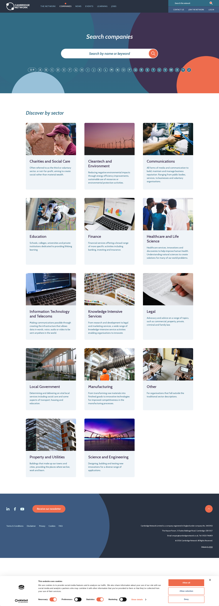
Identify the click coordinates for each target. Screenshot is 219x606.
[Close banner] (210, 580)
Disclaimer (31, 526)
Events (89, 6)
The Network (48, 6)
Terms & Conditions (14, 526)
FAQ (61, 526)
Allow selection (186, 591)
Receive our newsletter (49, 508)
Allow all (186, 583)
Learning (102, 6)
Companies (65, 6)
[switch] (77, 599)
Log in (211, 9)
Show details (137, 599)
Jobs (113, 6)
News (78, 6)
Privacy (42, 526)
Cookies (52, 526)
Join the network (196, 9)
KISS (211, 547)
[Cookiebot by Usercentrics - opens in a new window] (21, 601)
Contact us (178, 9)
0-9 (32, 69)
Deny (186, 599)
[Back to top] (209, 509)
